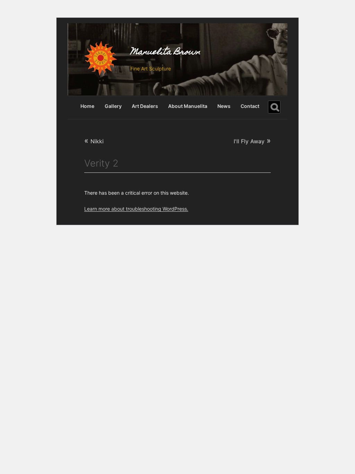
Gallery (113, 106)
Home (87, 106)
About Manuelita (187, 106)
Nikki (94, 141)
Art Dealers (145, 106)
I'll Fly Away (252, 140)
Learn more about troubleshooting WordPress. (136, 209)
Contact (250, 106)
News (224, 106)
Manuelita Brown (165, 52)
